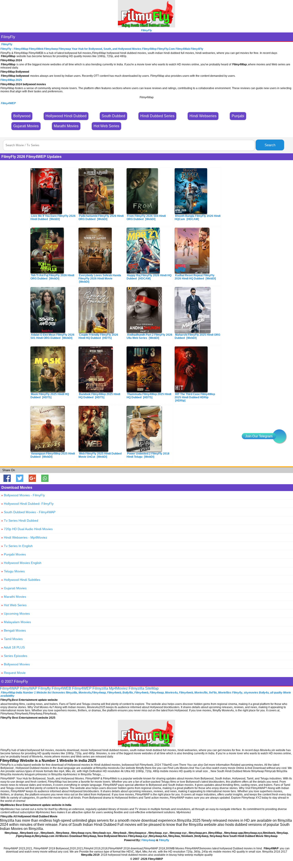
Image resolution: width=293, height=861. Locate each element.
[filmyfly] (146, 746)
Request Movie (13, 673)
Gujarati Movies (14, 588)
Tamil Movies (12, 639)
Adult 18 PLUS (13, 647)
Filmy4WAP (9, 688)
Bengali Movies (13, 630)
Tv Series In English (17, 546)
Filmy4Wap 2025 (11, 80)
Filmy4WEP (82, 688)
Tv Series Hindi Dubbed (19, 520)
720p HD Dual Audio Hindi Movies (27, 529)
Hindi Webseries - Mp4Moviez (24, 537)
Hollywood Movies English (21, 563)
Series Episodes (14, 656)
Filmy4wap (148, 840)
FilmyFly (8, 37)
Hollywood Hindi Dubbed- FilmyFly (27, 503)
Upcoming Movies (15, 613)
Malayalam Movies (16, 622)
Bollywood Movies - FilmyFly (23, 495)
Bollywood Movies (15, 664)
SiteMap (152, 688)
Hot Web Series (14, 605)
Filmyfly (44, 688)
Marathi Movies (13, 596)
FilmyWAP (28, 688)
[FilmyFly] (146, 26)
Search (270, 145)
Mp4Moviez (118, 688)
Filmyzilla (100, 688)
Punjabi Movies (13, 554)
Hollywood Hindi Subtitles (20, 580)
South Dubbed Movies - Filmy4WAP (28, 512)
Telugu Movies (13, 571)
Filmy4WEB (61, 688)
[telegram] (279, 436)
